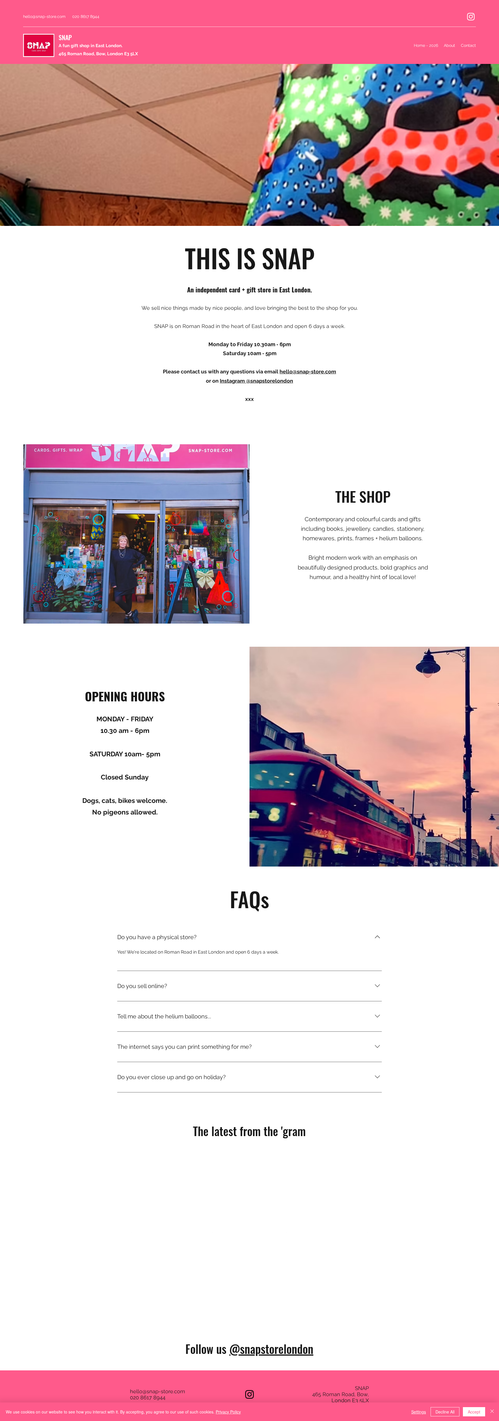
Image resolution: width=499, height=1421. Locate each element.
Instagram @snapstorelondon (256, 381)
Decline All (445, 1412)
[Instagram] (471, 17)
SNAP (65, 37)
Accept (474, 1412)
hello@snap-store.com (44, 16)
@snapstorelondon (271, 1348)
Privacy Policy (228, 1412)
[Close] (492, 1411)
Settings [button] (418, 1412)
